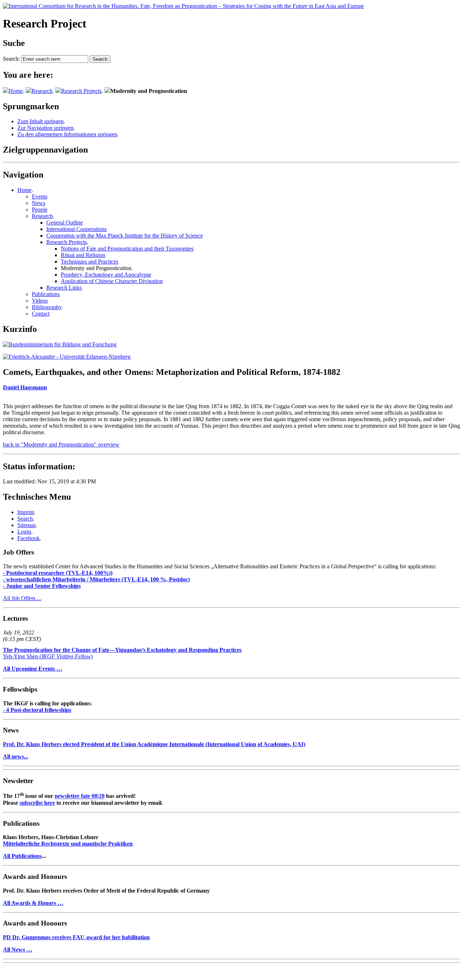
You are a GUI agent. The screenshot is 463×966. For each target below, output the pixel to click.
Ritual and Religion (83, 255)
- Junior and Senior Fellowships (42, 586)
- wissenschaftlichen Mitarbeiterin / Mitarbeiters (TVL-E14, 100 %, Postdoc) (96, 579)
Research (41, 91)
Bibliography (47, 307)
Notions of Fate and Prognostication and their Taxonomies (127, 248)
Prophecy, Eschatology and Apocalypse (106, 275)
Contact (41, 314)
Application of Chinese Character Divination (112, 281)
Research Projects (81, 91)
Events (39, 196)
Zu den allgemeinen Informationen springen (67, 134)
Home (16, 91)
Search (25, 519)
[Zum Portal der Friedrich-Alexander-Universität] (67, 357)
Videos (40, 301)
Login (24, 532)
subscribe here (37, 803)
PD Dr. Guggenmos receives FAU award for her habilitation (76, 937)
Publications (46, 294)
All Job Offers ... (22, 598)
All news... (15, 756)
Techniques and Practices (89, 261)
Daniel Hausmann (25, 387)
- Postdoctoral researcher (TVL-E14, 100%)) (57, 573)
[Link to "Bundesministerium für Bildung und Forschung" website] (59, 344)
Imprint (25, 512)
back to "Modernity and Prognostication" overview (61, 444)
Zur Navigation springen (45, 128)
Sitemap (26, 525)
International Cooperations (76, 229)
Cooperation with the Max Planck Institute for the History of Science (124, 235)
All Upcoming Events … (32, 669)
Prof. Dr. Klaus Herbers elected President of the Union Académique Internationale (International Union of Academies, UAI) (154, 744)
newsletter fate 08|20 (80, 796)
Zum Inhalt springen (40, 121)
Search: (11, 59)
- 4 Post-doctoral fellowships (37, 710)
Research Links (64, 288)
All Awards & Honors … (33, 903)
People (39, 209)
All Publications (22, 856)
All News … (17, 949)
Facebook (28, 538)
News (38, 203)
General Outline (64, 222)
